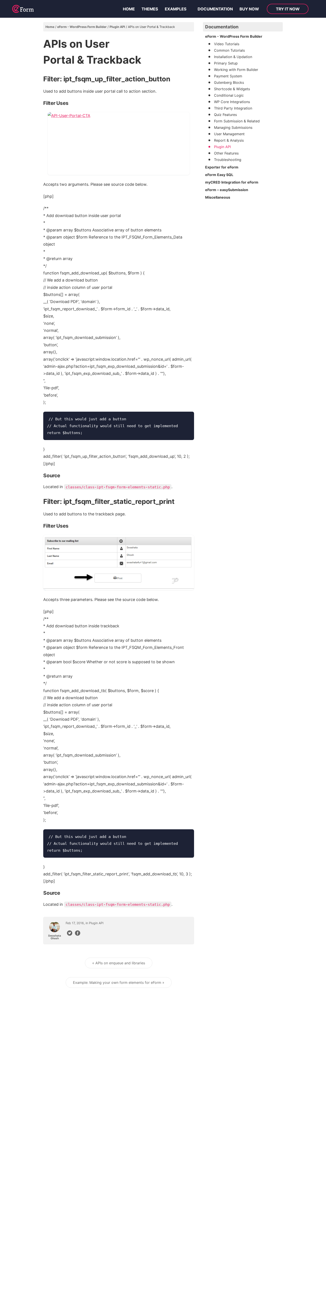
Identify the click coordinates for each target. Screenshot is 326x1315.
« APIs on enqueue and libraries (118, 963)
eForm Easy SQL (219, 174)
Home (129, 9)
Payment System (228, 76)
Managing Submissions (233, 127)
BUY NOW (249, 9)
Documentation (215, 9)
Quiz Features (225, 114)
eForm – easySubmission (226, 190)
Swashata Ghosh (54, 937)
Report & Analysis (229, 140)
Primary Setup (226, 63)
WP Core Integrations (232, 102)
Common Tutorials (229, 50)
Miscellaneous (217, 197)
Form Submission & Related (237, 121)
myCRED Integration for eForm (231, 182)
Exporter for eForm (221, 167)
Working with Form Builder (236, 69)
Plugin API (117, 27)
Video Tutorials (226, 44)
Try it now (288, 9)
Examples (176, 9)
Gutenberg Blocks (229, 82)
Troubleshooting (227, 159)
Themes (149, 9)
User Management (229, 134)
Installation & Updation (233, 57)
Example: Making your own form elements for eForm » (118, 982)
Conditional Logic (229, 95)
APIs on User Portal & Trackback (151, 27)
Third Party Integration (233, 108)
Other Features (226, 153)
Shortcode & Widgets (232, 89)
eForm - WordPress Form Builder (82, 27)
